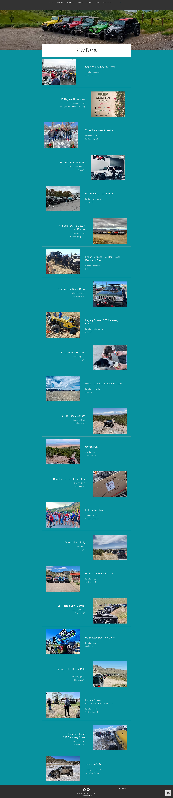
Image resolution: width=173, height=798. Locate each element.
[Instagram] (88, 789)
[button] (70, 3)
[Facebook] (84, 789)
